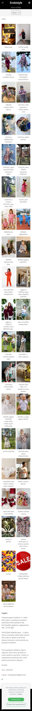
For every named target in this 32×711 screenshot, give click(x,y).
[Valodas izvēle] (29, 2)
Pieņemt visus (16, 699)
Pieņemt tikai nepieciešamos (16, 704)
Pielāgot (19, 694)
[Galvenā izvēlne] (2, 2)
